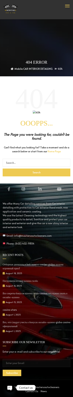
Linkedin (40, 189)
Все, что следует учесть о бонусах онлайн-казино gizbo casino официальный (36, 324)
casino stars (10, 309)
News (44, 391)
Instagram (23, 189)
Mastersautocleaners (46, 387)
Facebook (9, 189)
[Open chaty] (10, 388)
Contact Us (32, 391)
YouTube (59, 189)
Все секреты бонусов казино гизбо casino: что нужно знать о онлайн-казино (35, 295)
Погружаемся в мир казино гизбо (20, 281)
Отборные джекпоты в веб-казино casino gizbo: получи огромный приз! (33, 266)
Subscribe (12, 373)
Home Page (54, 151)
